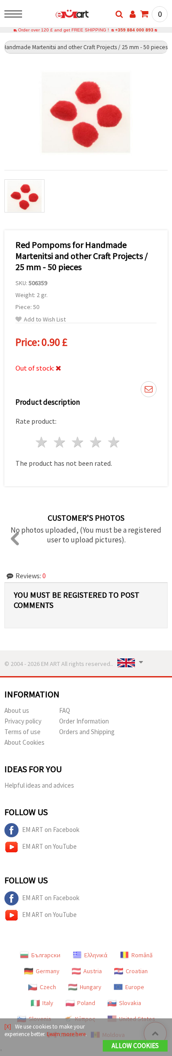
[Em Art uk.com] (58, 15)
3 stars (78, 442)
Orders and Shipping (87, 731)
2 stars (60, 442)
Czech (48, 987)
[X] (7, 1026)
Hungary (90, 987)
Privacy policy (22, 721)
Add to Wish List (45, 319)
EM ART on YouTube (49, 846)
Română (142, 955)
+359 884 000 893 (134, 29)
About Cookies (24, 742)
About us (16, 710)
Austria (92, 971)
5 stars (114, 442)
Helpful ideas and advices (39, 785)
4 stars (96, 442)
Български (45, 955)
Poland (86, 1003)
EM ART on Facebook (50, 829)
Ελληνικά (96, 955)
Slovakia (130, 1003)
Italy (47, 1003)
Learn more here (66, 1034)
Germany (48, 971)
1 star (42, 442)
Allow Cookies (135, 1045)
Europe (134, 987)
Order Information (84, 721)
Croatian (137, 971)
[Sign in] (133, 14)
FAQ (64, 710)
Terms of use (22, 731)
